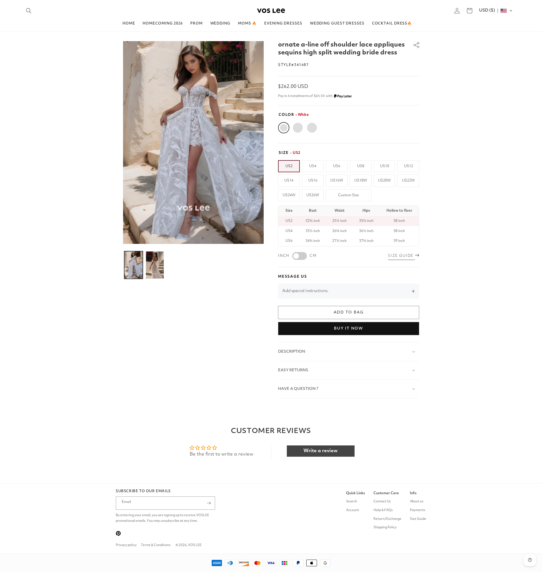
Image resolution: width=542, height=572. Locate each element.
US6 (336, 166)
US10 (384, 166)
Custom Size (348, 195)
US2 (288, 166)
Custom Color (312, 127)
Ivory (297, 127)
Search (351, 501)
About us (416, 501)
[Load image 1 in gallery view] (133, 265)
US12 (408, 166)
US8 (360, 166)
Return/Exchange (387, 519)
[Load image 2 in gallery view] (155, 265)
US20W (384, 180)
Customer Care (386, 493)
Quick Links (355, 493)
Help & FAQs (383, 510)
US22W (408, 180)
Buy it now (348, 328)
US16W (336, 180)
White (283, 127)
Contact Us (382, 501)
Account (352, 510)
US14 (288, 180)
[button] (29, 11)
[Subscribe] (208, 503)
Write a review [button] (320, 451)
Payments (417, 510)
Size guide (401, 256)
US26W (312, 195)
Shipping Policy (385, 527)
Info (413, 493)
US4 (312, 166)
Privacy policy (126, 545)
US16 (312, 180)
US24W (289, 195)
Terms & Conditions (156, 545)
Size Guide (418, 519)
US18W (360, 180)
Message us (292, 277)
